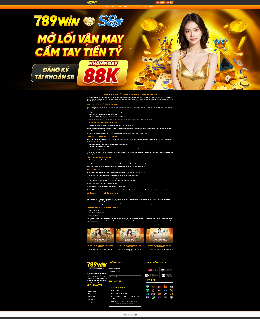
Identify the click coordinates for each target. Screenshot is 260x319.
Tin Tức (151, 6)
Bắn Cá (113, 6)
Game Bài (126, 6)
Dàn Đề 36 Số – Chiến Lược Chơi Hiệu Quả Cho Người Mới (130, 246)
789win (107, 6)
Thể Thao (139, 6)
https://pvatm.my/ (97, 215)
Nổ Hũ (132, 6)
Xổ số (145, 6)
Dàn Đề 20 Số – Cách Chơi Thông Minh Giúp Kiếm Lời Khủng (159, 246)
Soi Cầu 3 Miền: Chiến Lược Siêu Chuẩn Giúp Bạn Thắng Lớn (100, 246)
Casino (119, 6)
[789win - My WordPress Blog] (105, 2)
